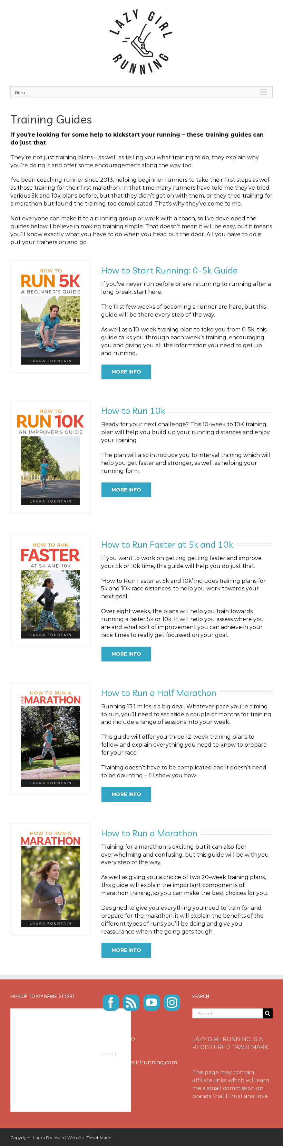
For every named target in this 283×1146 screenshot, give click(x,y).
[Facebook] (111, 1002)
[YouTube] (151, 1002)
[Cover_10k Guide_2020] (50, 404)
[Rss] (131, 1002)
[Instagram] (172, 1002)
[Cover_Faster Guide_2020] (50, 538)
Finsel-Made (98, 1137)
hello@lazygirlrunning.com (139, 1062)
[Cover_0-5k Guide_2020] (50, 263)
